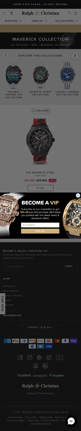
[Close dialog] (78, 195)
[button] (71, 421)
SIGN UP (40, 231)
